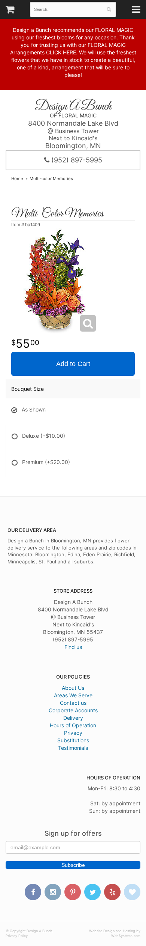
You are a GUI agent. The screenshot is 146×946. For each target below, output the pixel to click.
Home (17, 178)
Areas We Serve (73, 695)
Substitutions (73, 740)
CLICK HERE (61, 52)
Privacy (73, 733)
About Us (73, 688)
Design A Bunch (73, 106)
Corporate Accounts (73, 710)
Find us (73, 647)
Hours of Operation (73, 725)
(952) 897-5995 (75, 160)
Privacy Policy (17, 936)
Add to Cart (73, 364)
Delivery (73, 718)
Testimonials (73, 748)
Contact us (73, 703)
